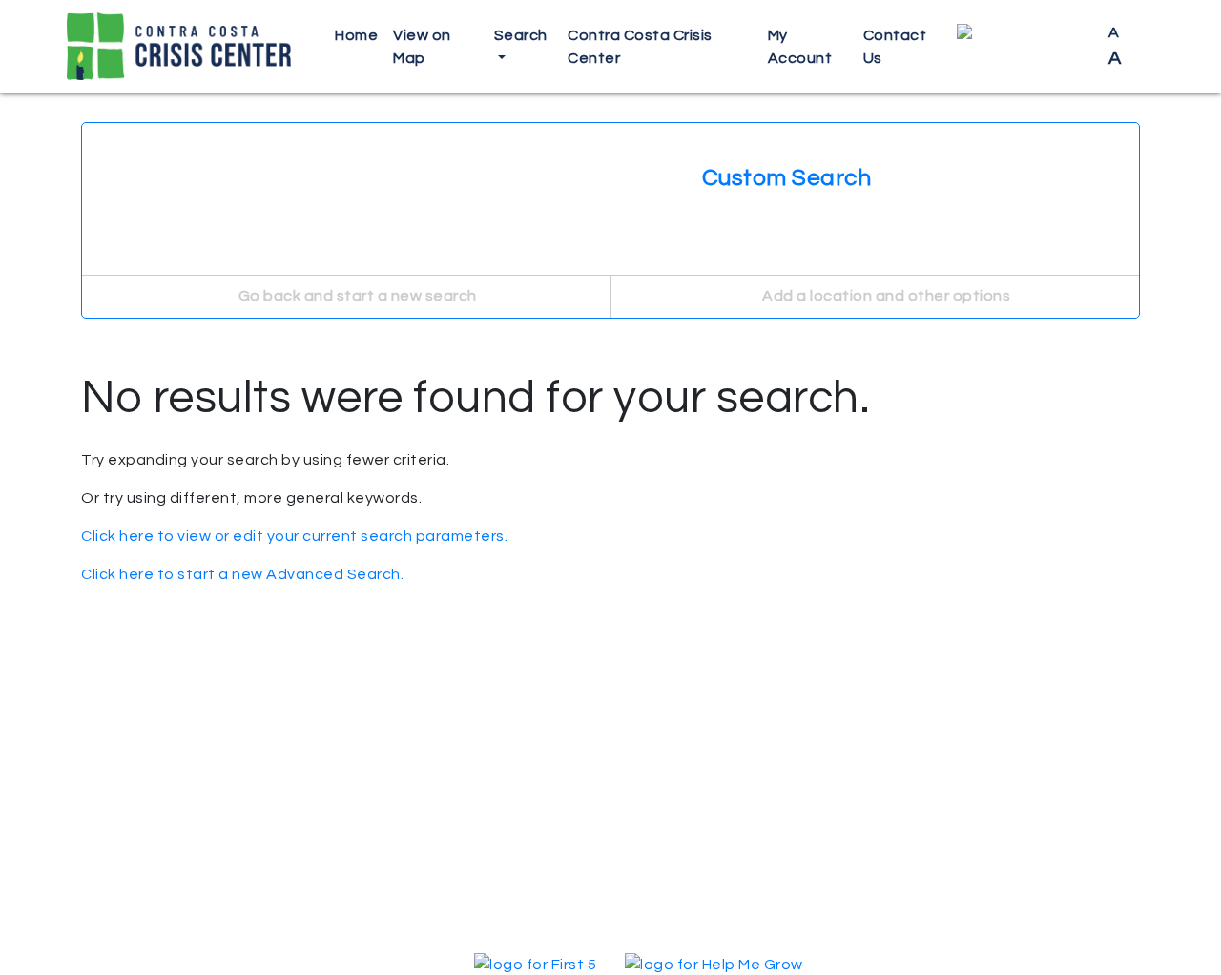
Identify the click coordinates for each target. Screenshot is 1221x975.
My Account (800, 47)
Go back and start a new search (356, 295)
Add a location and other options (885, 295)
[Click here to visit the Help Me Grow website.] (714, 963)
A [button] (1115, 46)
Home (356, 35)
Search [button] (521, 35)
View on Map (422, 47)
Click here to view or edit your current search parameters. (294, 536)
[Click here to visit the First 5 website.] (535, 963)
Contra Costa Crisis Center (640, 47)
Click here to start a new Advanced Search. (242, 574)
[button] (1025, 46)
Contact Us (895, 47)
